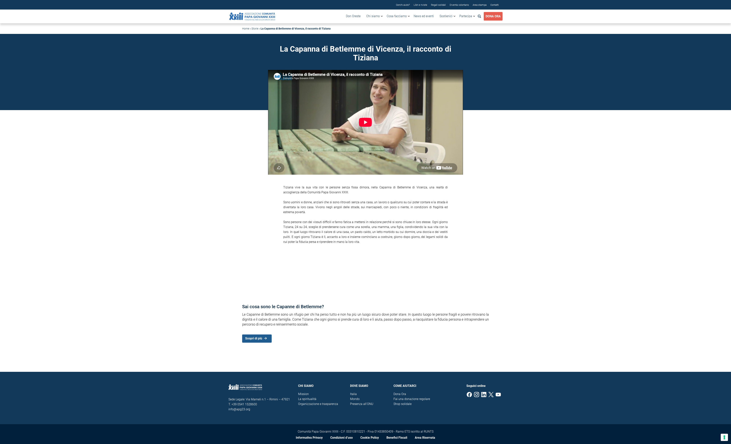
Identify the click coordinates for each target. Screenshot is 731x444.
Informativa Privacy (309, 437)
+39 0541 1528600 (244, 404)
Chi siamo (373, 16)
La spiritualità (307, 399)
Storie (254, 28)
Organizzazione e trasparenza (318, 404)
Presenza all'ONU (361, 404)
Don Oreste (353, 16)
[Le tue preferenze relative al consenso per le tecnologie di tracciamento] (724, 437)
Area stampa (480, 4)
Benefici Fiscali (396, 437)
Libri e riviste (420, 4)
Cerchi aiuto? (403, 4)
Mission (303, 394)
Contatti (494, 4)
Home (245, 28)
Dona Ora (493, 16)
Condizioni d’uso (341, 437)
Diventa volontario (459, 4)
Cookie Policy (369, 437)
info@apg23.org (239, 409)
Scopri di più (253, 338)
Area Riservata (425, 437)
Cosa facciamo (397, 16)
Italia (353, 394)
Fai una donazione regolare (411, 399)
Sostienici (446, 16)
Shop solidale (402, 404)
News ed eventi (424, 16)
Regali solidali (438, 4)
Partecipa (465, 16)
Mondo (355, 399)
